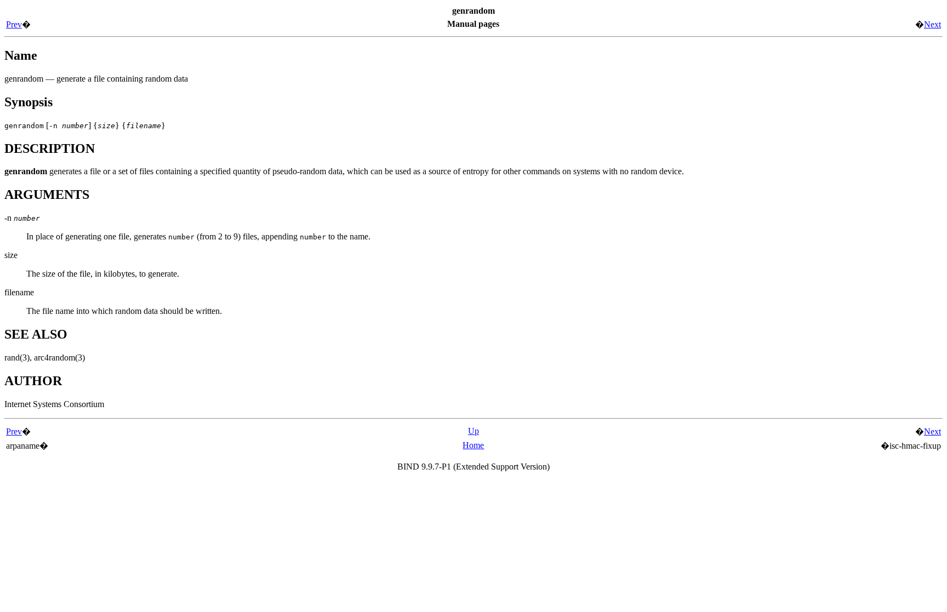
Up (473, 431)
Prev (14, 24)
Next (932, 24)
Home (473, 445)
